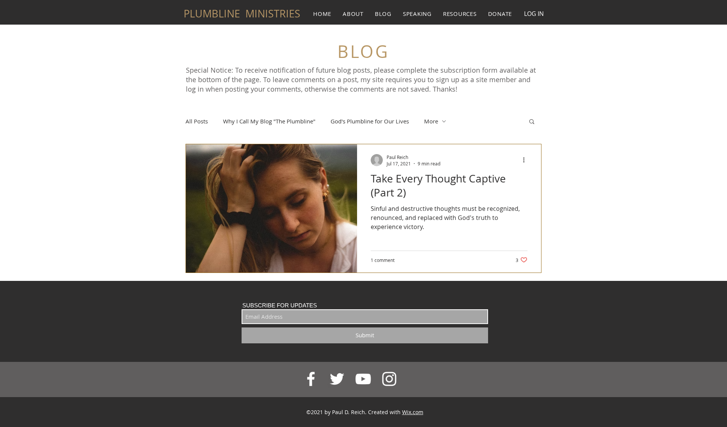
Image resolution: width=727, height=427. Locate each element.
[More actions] (526, 160)
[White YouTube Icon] (363, 378)
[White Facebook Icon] (310, 378)
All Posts (197, 121)
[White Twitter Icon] (337, 378)
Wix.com (412, 412)
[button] (531, 122)
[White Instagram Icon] (389, 378)
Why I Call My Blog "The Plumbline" (269, 121)
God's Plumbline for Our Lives (370, 121)
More (431, 121)
